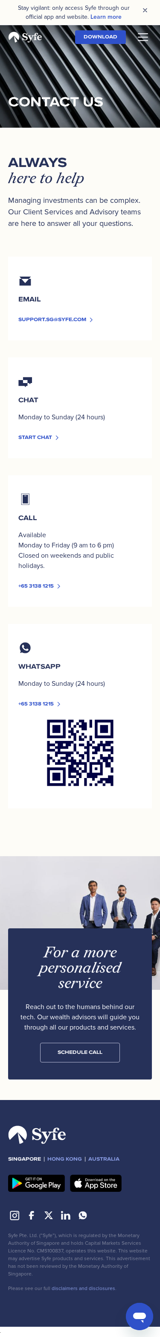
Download (100, 37)
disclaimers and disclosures (83, 1288)
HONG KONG (64, 1159)
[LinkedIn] (65, 1215)
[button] (141, 37)
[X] (48, 1215)
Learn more (106, 16)
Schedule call (80, 1052)
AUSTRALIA (103, 1159)
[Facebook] (31, 1215)
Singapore (24, 1159)
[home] (25, 37)
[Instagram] (14, 1215)
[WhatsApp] (82, 1215)
